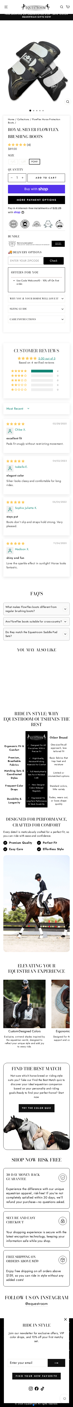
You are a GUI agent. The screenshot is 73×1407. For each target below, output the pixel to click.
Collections (23, 119)
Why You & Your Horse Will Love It (34, 298)
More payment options (36, 200)
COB (23, 161)
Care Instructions (23, 319)
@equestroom (36, 1303)
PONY (34, 161)
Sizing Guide (18, 309)
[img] (15, 424)
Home (11, 119)
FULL (13, 161)
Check (53, 261)
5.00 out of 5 (46, 358)
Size (11, 156)
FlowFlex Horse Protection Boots (34, 121)
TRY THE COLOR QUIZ (36, 1108)
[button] (17, 145)
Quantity (15, 170)
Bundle (13, 237)
